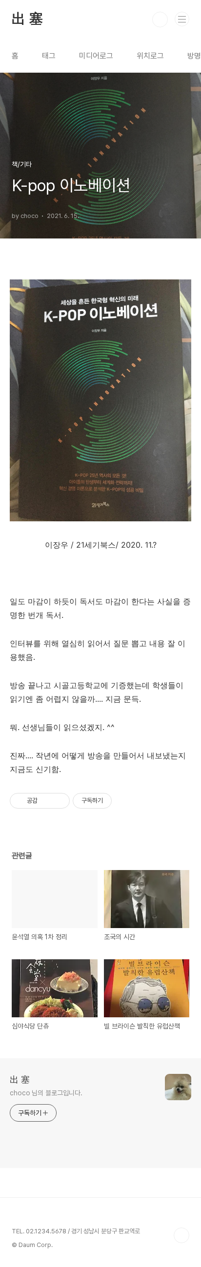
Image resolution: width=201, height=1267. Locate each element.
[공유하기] (46, 800)
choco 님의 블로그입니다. (46, 1093)
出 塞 (27, 19)
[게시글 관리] (59, 800)
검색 (160, 19)
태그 (49, 55)
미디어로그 (96, 55)
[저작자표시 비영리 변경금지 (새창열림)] (125, 801)
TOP (181, 1235)
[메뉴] (182, 19)
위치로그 (150, 55)
